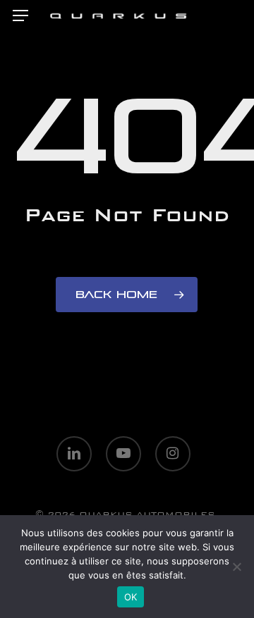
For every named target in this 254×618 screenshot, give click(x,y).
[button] (20, 15)
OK (131, 596)
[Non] (236, 567)
